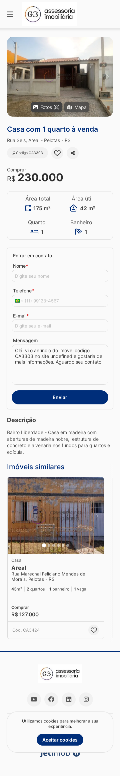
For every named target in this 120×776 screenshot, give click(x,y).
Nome (20, 266)
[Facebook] (51, 699)
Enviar (60, 397)
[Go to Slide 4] (58, 545)
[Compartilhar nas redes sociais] (73, 153)
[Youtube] (34, 699)
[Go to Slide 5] (63, 545)
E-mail (21, 315)
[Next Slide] (107, 77)
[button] (60, 77)
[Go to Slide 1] (44, 545)
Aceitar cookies (60, 740)
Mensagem (25, 340)
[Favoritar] (57, 153)
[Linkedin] (69, 699)
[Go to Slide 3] (53, 545)
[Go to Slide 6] (67, 545)
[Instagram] (86, 699)
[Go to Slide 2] (49, 545)
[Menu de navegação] (10, 14)
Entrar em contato (32, 255)
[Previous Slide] (12, 77)
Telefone (23, 290)
